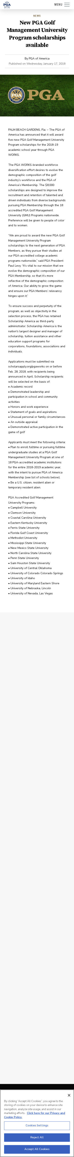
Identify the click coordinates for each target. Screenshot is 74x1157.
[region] (37, 1123)
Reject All (36, 1137)
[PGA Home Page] (7, 4)
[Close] (69, 1095)
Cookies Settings (37, 1125)
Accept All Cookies (36, 1149)
